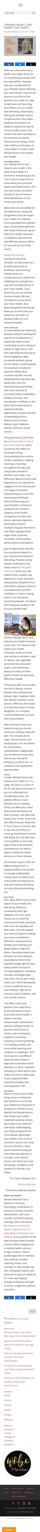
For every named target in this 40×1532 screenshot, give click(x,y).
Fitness (7, 1405)
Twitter (8, 1433)
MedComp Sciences (14, 255)
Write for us (16, 1492)
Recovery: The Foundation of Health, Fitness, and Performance (19, 1381)
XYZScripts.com (28, 1518)
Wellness (8, 1419)
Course (7, 1400)
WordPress (27, 1511)
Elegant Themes (27, 1508)
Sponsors (29, 1488)
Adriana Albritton (12, 32)
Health (32, 32)
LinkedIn (8, 1440)
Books (7, 1395)
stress (31, 781)
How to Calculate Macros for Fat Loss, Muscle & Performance (19, 1357)
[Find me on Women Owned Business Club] (18, 1476)
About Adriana (17, 1488)
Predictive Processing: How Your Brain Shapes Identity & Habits (19, 1369)
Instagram (9, 1436)
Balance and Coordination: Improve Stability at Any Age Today (19, 1344)
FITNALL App (29, 1492)
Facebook (9, 1429)
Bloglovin (9, 1444)
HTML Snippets (11, 1518)
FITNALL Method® (19, 1496)
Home (6, 1488)
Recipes (8, 1414)
